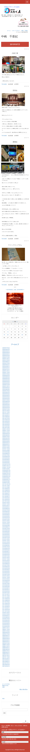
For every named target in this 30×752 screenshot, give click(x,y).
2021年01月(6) (6, 427)
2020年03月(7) (6, 442)
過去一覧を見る (23, 689)
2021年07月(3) (6, 418)
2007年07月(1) (6, 663)
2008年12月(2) (6, 644)
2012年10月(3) (6, 579)
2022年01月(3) (6, 409)
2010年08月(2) (6, 617)
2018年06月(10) (6, 475)
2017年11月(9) (6, 485)
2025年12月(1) (6, 358)
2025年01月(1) (6, 369)
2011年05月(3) (6, 605)
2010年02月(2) (6, 626)
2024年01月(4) (6, 384)
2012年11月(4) (6, 577)
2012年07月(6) (6, 583)
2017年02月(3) (6, 499)
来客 (3, 687)
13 (7, 332)
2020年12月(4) (6, 429)
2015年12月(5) (6, 520)
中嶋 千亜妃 (24, 30)
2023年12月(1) (6, 386)
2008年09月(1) (6, 647)
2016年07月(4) (6, 510)
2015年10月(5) (6, 523)
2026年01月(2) (6, 357)
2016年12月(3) (6, 502)
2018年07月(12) (6, 473)
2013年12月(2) (6, 557)
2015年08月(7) (6, 527)
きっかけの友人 (6, 684)
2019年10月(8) (6, 450)
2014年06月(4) (6, 548)
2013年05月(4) (6, 568)
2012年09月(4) (6, 580)
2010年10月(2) (6, 614)
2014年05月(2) (6, 549)
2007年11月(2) (6, 657)
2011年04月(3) (6, 606)
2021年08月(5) (6, 416)
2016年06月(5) (6, 511)
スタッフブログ (16, 30)
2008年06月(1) (6, 652)
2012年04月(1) (6, 588)
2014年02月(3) (6, 554)
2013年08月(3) (6, 563)
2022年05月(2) (6, 404)
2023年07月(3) (6, 390)
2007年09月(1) (6, 660)
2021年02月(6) (6, 426)
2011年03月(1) (6, 608)
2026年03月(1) (6, 354)
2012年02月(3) (6, 591)
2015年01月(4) (6, 537)
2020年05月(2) (6, 439)
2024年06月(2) (6, 378)
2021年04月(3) (6, 422)
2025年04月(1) (6, 366)
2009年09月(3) (6, 632)
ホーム (8, 30)
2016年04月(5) (6, 514)
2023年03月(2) (6, 396)
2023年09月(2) (6, 387)
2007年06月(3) (6, 664)
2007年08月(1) (6, 661)
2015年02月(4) (6, 536)
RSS (3, 698)
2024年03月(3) (6, 381)
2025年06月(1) (6, 364)
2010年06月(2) (6, 620)
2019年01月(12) (6, 464)
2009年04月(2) (6, 638)
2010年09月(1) (6, 615)
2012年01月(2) (6, 592)
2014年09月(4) (6, 543)
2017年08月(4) (6, 490)
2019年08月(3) (6, 453)
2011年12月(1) (6, 594)
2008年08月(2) (6, 649)
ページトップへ (25, 722)
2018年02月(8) (6, 481)
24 (22, 334)
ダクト (12, 725)
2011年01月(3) (6, 611)
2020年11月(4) (6, 430)
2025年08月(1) (6, 361)
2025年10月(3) (6, 360)
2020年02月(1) (6, 444)
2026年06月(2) (6, 349)
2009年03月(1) (6, 640)
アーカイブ (15, 344)
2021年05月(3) (6, 421)
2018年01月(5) (6, 482)
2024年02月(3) (6, 383)
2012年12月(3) (6, 575)
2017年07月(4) (6, 491)
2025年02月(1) (6, 367)
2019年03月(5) (6, 461)
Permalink (4, 84)
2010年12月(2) (6, 612)
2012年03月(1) (6, 589)
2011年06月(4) (6, 603)
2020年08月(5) (6, 435)
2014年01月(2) (6, 556)
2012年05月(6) (6, 586)
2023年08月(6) (6, 389)
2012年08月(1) (6, 582)
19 (4, 334)
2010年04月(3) (6, 623)
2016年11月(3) (6, 504)
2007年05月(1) (6, 666)
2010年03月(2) (6, 624)
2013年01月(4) (6, 574)
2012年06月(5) (6, 585)
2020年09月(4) (6, 433)
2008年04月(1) (6, 653)
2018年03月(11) (6, 479)
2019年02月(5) (6, 462)
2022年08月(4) (6, 401)
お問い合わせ (5, 727)
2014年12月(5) (6, 539)
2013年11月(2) (6, 559)
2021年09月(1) (6, 415)
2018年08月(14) (6, 471)
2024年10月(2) (6, 374)
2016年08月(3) (6, 508)
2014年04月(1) (6, 551)
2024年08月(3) (6, 377)
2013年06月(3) (6, 566)
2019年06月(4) (6, 456)
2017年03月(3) (6, 497)
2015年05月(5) (6, 531)
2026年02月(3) (6, 355)
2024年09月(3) (6, 375)
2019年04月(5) (6, 459)
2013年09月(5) (6, 562)
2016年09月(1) (6, 507)
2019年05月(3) (6, 458)
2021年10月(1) (6, 413)
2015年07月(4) (6, 528)
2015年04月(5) (6, 533)
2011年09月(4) (6, 598)
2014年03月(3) (6, 553)
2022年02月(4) (6, 407)
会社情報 (8, 725)
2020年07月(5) (6, 436)
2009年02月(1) (6, 641)
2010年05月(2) (6, 621)
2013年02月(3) (6, 572)
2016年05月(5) (6, 513)
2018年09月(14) (6, 470)
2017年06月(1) (6, 493)
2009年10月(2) (6, 631)
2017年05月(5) (6, 494)
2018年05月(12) (6, 476)
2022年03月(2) (6, 406)
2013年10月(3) (6, 560)
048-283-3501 (5, 739)
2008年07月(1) (6, 650)
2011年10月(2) (6, 597)
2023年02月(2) (6, 398)
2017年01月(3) (6, 501)
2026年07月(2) (6, 348)
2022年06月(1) (6, 403)
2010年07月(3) (6, 618)
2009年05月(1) (6, 637)
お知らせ (25, 725)
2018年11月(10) (6, 467)
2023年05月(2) (6, 393)
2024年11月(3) (6, 372)
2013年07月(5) (6, 565)
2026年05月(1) (6, 351)
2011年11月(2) (6, 595)
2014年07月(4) (6, 546)
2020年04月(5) (6, 441)
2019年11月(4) (6, 449)
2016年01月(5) (6, 519)
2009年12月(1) (6, 627)
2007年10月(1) (6, 658)
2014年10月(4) (6, 542)
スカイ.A (4, 729)
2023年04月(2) (6, 395)
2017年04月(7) (6, 496)
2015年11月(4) (6, 522)
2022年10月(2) (6, 400)
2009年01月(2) (6, 643)
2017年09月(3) (6, 488)
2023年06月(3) (6, 392)
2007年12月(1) (6, 655)
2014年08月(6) (6, 545)
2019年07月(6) (6, 455)
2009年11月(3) (6, 629)
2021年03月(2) (6, 424)
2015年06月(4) (6, 530)
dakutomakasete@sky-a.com (9, 743)
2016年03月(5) (6, 516)
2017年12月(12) (6, 484)
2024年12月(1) (6, 370)
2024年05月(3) (6, 380)
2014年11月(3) (6, 540)
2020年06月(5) (6, 438)
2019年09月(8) (6, 452)
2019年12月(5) (6, 447)
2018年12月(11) (6, 465)
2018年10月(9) (6, 468)
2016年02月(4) (6, 517)
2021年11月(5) (6, 412)
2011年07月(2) (6, 601)
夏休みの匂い (5, 685)
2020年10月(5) (6, 432)
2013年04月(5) (6, 569)
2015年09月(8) (6, 525)
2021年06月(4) (6, 419)
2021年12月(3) (6, 410)
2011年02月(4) (6, 609)
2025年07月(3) (6, 363)
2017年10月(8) (6, 487)
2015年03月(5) (6, 534)
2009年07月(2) (6, 634)
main (15, 289)
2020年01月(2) (6, 445)
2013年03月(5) (6, 571)
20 (7, 334)
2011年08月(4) (6, 600)
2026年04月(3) (6, 352)
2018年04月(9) (6, 478)
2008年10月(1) (6, 646)
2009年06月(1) (6, 635)
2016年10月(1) (6, 505)
